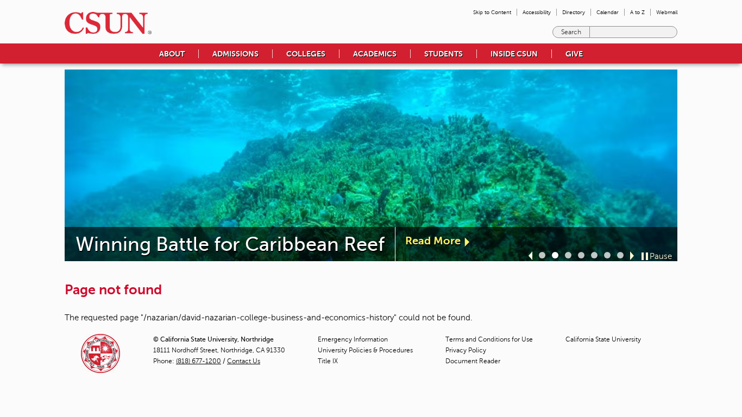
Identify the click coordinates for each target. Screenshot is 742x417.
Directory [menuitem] (573, 12)
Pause (661, 256)
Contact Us (243, 361)
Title (328, 361)
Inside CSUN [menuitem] (514, 53)
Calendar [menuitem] (607, 12)
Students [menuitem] (443, 53)
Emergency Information (353, 339)
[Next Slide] (632, 255)
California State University (603, 339)
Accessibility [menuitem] (537, 12)
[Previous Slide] (530, 255)
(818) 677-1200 (198, 361)
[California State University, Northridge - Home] (105, 23)
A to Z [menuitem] (637, 12)
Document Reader (472, 361)
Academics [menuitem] (375, 53)
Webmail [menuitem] (666, 12)
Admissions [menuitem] (235, 53)
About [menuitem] (172, 53)
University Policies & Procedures (365, 350)
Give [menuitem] (574, 53)
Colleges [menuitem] (305, 53)
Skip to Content (492, 12)
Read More (433, 241)
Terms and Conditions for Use (489, 339)
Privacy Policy (465, 350)
